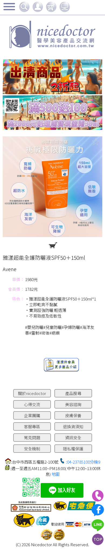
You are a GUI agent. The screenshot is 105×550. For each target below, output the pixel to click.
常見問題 (32, 437)
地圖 (55, 474)
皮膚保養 (73, 415)
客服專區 (32, 426)
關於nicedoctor (32, 393)
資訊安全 (73, 437)
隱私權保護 (73, 448)
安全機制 (32, 448)
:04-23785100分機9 (83, 462)
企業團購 (32, 415)
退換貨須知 (73, 426)
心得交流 (32, 404)
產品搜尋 (73, 393)
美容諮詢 (73, 404)
